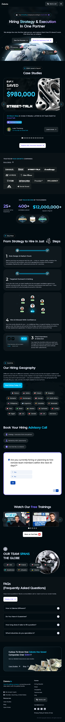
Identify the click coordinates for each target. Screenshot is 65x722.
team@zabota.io (39, 705)
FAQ (35, 695)
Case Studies (7, 702)
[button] (61, 4)
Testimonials (38, 692)
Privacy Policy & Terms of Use (43, 713)
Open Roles (7, 707)
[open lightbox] (32, 94)
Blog (4, 704)
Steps (36, 687)
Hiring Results (38, 684)
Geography (37, 689)
